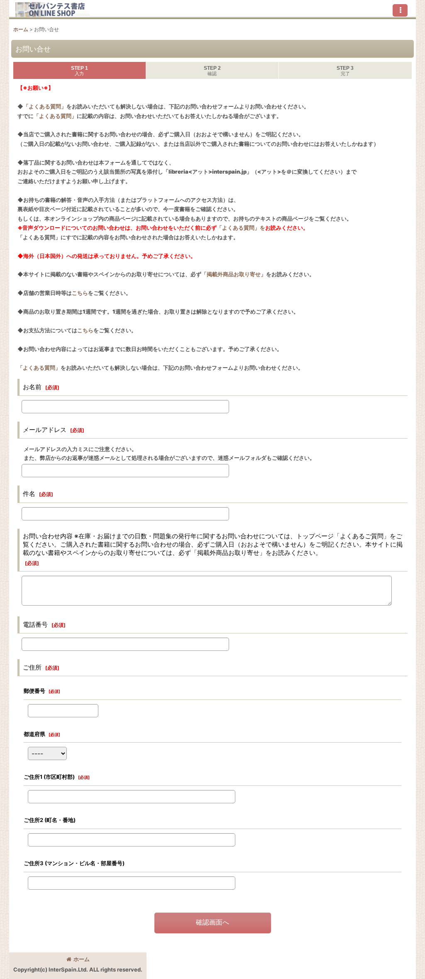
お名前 (32, 387)
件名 (29, 494)
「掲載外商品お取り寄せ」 (233, 274)
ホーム (81, 959)
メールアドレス (44, 430)
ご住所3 (74, 863)
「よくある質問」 (44, 106)
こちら (80, 293)
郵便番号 (34, 690)
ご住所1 (49, 776)
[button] (400, 10)
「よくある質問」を (241, 227)
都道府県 (34, 734)
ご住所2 (50, 820)
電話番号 (35, 624)
